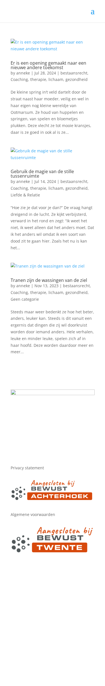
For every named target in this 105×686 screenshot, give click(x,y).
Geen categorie (25, 299)
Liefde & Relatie (25, 195)
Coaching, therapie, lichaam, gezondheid (49, 79)
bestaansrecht (73, 73)
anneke (23, 73)
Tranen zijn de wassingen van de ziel (49, 280)
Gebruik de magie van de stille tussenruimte (42, 173)
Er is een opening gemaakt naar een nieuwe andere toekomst (48, 65)
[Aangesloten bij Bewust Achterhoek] (53, 499)
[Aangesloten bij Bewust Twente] (53, 551)
